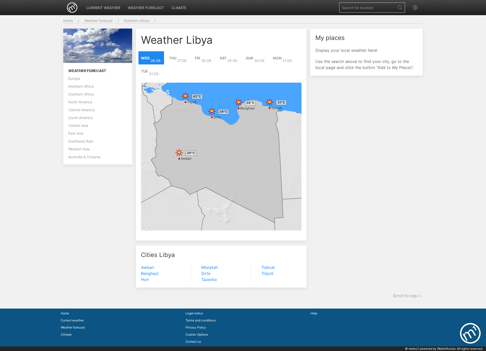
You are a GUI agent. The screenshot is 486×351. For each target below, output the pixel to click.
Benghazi (247, 108)
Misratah (209, 267)
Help (314, 313)
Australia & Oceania (84, 157)
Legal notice (194, 313)
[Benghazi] (239, 102)
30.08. (255, 59)
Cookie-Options (197, 334)
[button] (416, 7)
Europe (74, 78)
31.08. (283, 59)
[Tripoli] (185, 96)
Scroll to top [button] (405, 296)
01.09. (150, 72)
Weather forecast (146, 8)
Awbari (186, 158)
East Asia (75, 133)
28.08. (203, 59)
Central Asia (78, 125)
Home (68, 20)
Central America (81, 110)
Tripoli (191, 102)
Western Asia (79, 149)
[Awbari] (179, 153)
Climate (178, 8)
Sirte (217, 117)
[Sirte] (212, 111)
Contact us (193, 341)
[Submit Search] (400, 8)
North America (80, 102)
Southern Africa (81, 94)
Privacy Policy (196, 327)
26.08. (151, 59)
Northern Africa (136, 20)
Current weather (103, 8)
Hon (145, 279)
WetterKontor (446, 348)
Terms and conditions (201, 320)
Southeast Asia (80, 141)
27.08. (178, 59)
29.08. (229, 59)
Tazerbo (209, 279)
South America (80, 117)
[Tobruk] (270, 102)
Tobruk (276, 108)
